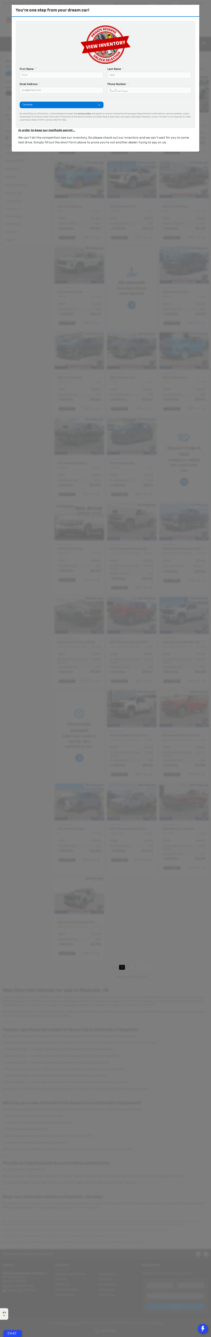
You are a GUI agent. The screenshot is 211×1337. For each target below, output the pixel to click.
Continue (27, 105)
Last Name (115, 69)
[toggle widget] (203, 1329)
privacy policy (84, 114)
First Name (28, 69)
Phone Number (118, 84)
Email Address (30, 84)
